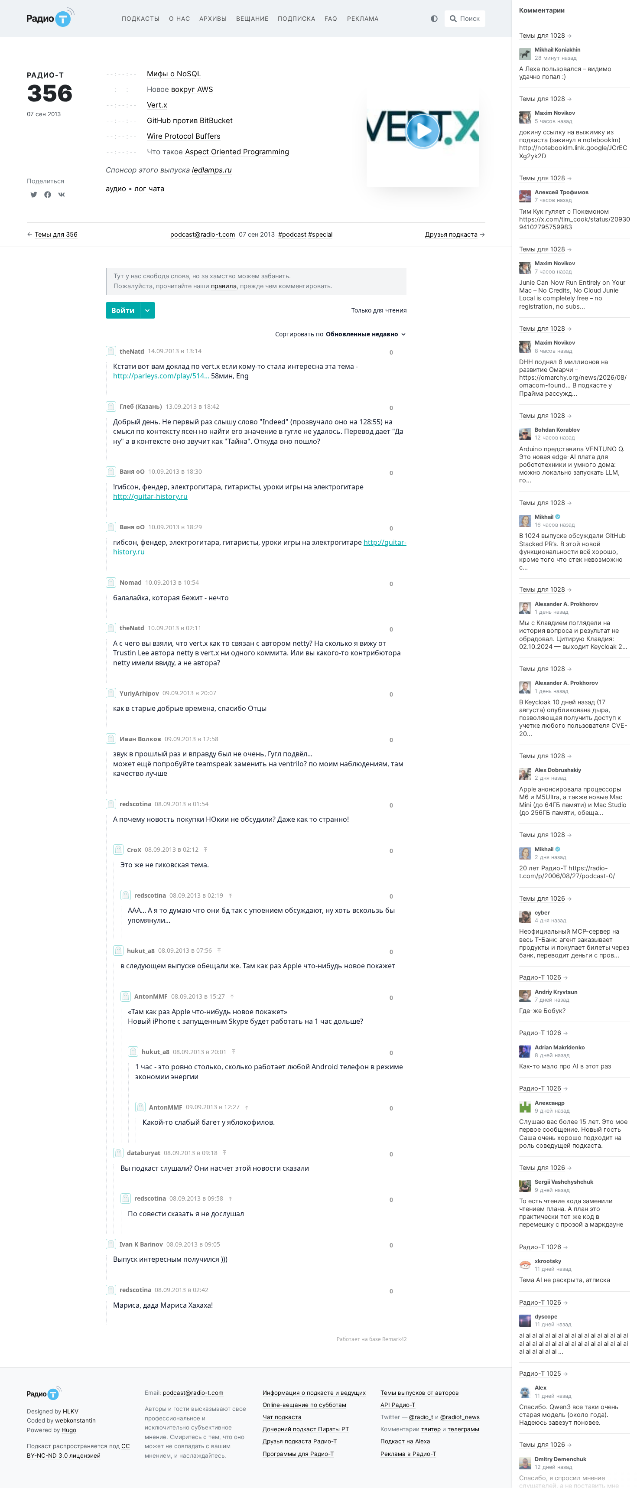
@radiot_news (460, 1416)
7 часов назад (553, 200)
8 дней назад (552, 1055)
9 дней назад (552, 1110)
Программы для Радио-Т (298, 1453)
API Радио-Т (398, 1404)
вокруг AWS (192, 89)
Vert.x (157, 105)
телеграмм (463, 1429)
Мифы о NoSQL (174, 73)
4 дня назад (550, 920)
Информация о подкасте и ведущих (314, 1392)
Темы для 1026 (542, 898)
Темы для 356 (56, 234)
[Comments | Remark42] (256, 822)
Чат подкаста (282, 1416)
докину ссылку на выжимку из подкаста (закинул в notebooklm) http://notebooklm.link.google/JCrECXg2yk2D (573, 144)
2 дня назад (550, 778)
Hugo (69, 1429)
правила (224, 286)
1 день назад (552, 612)
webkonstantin (75, 1420)
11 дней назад (553, 1269)
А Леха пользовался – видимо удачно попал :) (565, 73)
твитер (431, 1429)
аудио (116, 188)
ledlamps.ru (212, 170)
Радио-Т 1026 (540, 977)
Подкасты (141, 18)
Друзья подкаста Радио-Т (300, 1441)
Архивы (213, 18)
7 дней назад (552, 999)
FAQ (331, 18)
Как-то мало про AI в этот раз (565, 1066)
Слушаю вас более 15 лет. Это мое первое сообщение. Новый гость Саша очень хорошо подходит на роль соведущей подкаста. (573, 1133)
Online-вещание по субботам (304, 1404)
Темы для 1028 (542, 35)
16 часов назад (555, 524)
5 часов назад (553, 121)
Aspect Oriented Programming (237, 151)
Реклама (363, 18)
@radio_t (421, 1416)
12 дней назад (553, 1467)
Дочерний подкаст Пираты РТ (306, 1429)
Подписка (296, 18)
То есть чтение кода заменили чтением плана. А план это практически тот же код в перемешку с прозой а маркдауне (571, 1213)
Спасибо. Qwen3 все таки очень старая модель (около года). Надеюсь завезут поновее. (568, 1414)
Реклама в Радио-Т (408, 1453)
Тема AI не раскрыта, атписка (564, 1280)
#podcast (292, 234)
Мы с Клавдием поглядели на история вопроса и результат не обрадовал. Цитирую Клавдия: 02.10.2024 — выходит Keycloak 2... (573, 635)
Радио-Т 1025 (540, 1373)
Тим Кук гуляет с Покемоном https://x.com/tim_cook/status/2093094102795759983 (574, 219)
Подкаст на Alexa (405, 1441)
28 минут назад (556, 58)
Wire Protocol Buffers (184, 136)
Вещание (252, 18)
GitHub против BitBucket (190, 120)
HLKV (70, 1411)
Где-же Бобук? (542, 1011)
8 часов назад (553, 351)
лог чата (149, 188)
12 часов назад (555, 437)
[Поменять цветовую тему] (434, 18)
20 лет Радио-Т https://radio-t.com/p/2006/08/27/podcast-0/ (567, 872)
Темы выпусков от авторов (419, 1392)
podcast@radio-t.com (202, 234)
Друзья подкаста (451, 234)
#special (320, 234)
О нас (179, 18)
